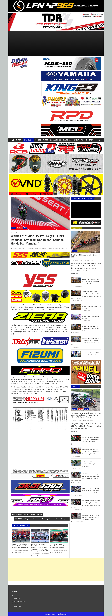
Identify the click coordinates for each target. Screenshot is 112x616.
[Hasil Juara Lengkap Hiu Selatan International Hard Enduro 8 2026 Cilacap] (76, 327)
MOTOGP (18, 140)
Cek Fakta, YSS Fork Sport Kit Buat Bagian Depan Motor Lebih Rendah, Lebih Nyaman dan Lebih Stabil (91, 517)
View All (98, 228)
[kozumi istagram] (40, 341)
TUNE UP (76, 140)
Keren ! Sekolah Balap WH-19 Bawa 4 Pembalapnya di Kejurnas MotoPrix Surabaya (20, 545)
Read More (75, 274)
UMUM (91, 140)
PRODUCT (84, 140)
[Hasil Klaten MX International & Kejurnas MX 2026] (85, 242)
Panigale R (50, 248)
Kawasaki (39, 248)
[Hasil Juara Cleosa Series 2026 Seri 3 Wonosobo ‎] (76, 307)
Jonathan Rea (34, 248)
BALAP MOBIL (67, 140)
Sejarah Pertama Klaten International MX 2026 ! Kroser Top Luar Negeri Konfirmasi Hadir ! (91, 282)
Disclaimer (16, 596)
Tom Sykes (55, 248)
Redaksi (16, 604)
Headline (13, 227)
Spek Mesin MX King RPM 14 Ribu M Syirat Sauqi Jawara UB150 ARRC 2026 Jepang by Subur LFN (91, 452)
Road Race (19, 227)
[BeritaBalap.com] (13, 140)
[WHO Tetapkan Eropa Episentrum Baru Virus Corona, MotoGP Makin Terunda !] (59, 535)
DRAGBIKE (38, 140)
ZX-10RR (66, 248)
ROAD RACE (27, 140)
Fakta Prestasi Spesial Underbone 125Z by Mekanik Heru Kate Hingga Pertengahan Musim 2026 (91, 439)
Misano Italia (44, 248)
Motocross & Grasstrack (83, 251)
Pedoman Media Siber (19, 601)
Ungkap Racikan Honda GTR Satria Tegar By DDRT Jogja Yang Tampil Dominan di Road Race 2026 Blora (90, 491)
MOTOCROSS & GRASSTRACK (52, 140)
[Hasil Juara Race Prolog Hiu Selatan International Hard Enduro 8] (76, 353)
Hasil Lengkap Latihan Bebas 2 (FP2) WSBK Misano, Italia (27, 514)
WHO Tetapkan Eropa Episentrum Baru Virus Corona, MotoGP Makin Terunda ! (59, 545)
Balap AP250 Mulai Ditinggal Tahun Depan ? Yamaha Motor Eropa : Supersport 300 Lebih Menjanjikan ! (41, 519)
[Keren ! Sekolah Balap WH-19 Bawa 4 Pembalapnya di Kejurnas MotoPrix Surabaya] (21, 535)
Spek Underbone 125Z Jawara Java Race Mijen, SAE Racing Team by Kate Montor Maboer (91, 464)
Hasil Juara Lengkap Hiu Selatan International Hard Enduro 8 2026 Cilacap (90, 328)
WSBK (25, 227)
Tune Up (86, 409)
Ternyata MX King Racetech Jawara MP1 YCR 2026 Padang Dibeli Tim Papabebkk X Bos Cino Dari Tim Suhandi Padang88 (86, 415)
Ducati (29, 248)
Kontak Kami (17, 598)
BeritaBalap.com (24, 550)
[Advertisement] (56, 43)
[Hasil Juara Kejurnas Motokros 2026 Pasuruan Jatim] (76, 317)
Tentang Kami (17, 606)
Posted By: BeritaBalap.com (18, 248)
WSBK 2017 (60, 248)
